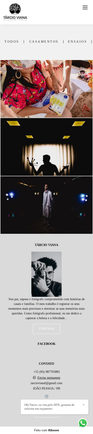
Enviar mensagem (48, 377)
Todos (12, 41)
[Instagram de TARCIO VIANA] (46, 397)
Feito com (46, 430)
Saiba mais (46, 328)
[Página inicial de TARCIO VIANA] (15, 12)
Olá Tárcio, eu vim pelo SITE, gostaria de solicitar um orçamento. (49, 406)
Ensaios (77, 41)
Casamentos (44, 41)
